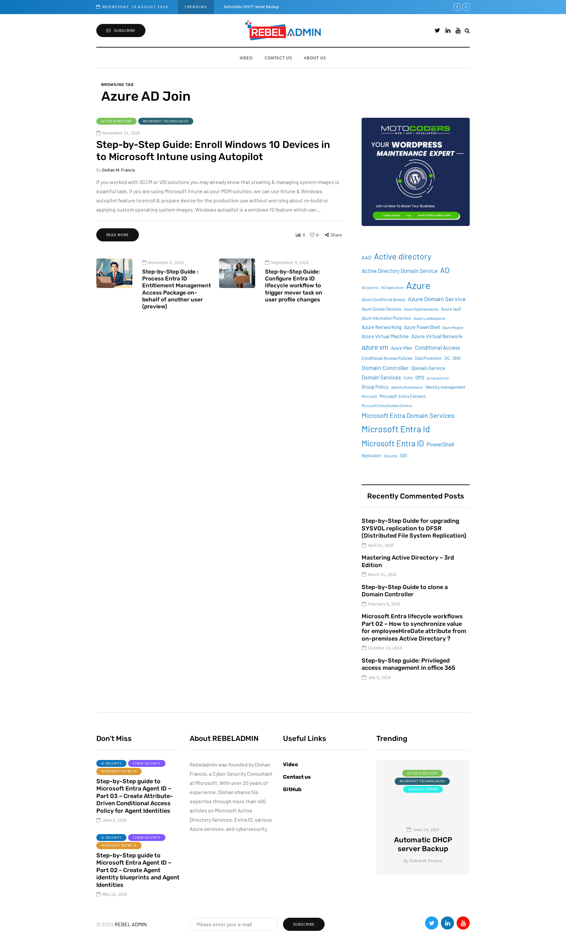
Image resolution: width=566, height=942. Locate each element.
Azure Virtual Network (436, 336)
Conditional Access (437, 347)
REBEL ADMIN (131, 924)
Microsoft (369, 396)
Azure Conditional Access (383, 299)
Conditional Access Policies (387, 358)
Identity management (445, 387)
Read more (117, 234)
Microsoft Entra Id (396, 428)
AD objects (370, 287)
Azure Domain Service (437, 298)
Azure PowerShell (422, 327)
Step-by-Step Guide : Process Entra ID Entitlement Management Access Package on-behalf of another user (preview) (176, 289)
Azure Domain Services (381, 309)
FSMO (408, 378)
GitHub (292, 789)
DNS (457, 358)
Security (390, 456)
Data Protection (428, 358)
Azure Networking (381, 327)
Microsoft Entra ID (393, 443)
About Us (315, 58)
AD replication (392, 287)
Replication (371, 455)
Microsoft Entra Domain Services (408, 415)
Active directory (402, 256)
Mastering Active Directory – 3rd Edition (408, 561)
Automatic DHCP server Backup (251, 7)
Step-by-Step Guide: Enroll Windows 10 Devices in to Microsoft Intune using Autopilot (213, 151)
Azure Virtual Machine (385, 336)
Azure (418, 285)
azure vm (375, 347)
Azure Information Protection (386, 318)
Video (246, 58)
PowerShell (440, 444)
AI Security (111, 763)
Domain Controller (385, 367)
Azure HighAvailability (421, 309)
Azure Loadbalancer (429, 318)
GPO (419, 377)
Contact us (278, 58)
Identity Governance (407, 387)
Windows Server (423, 789)
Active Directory (116, 121)
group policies (438, 378)
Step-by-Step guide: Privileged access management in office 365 (408, 664)
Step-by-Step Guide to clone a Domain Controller (405, 591)
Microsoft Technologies (165, 121)
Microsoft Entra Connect (403, 396)
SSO (403, 455)
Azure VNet (401, 348)
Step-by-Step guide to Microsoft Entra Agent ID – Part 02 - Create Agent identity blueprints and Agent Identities (137, 870)
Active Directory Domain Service (400, 270)
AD (444, 270)
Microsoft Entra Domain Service (387, 405)
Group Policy (375, 387)
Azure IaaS (451, 309)
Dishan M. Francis (118, 170)
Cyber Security (146, 763)
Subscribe (124, 30)
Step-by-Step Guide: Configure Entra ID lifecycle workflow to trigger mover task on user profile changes (293, 285)
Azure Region (452, 327)
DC (447, 358)
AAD (366, 257)
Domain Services (381, 377)
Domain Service (428, 368)
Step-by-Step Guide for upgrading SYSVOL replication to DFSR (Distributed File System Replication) (414, 528)
